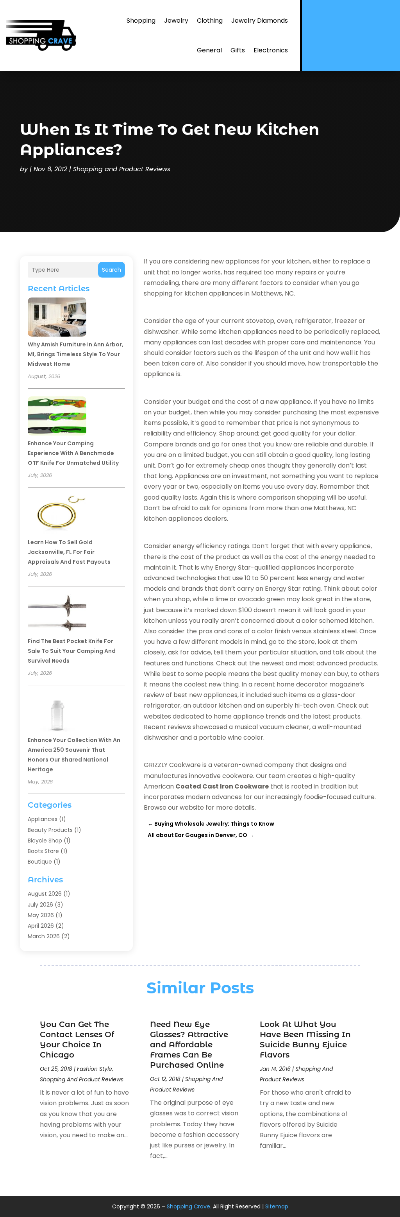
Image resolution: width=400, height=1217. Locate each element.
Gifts (237, 50)
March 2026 (44, 936)
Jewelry (176, 20)
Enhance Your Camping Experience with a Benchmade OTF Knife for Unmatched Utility (73, 453)
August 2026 (45, 894)
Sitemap (276, 1206)
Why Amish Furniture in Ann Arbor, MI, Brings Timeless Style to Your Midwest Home (75, 354)
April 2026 (41, 926)
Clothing (210, 20)
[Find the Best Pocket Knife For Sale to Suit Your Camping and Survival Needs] (57, 615)
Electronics (271, 50)
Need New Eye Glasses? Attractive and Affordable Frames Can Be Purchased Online (189, 1045)
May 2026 (41, 915)
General (209, 50)
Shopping (141, 20)
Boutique (40, 862)
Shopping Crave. (189, 1206)
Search (111, 270)
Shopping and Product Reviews (121, 169)
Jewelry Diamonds (259, 20)
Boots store (43, 851)
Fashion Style (94, 1069)
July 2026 (40, 905)
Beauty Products (50, 830)
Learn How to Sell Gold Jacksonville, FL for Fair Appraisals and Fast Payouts (69, 552)
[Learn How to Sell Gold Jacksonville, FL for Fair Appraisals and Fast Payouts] (57, 516)
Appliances (42, 819)
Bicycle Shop (45, 840)
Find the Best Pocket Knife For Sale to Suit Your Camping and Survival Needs (72, 651)
